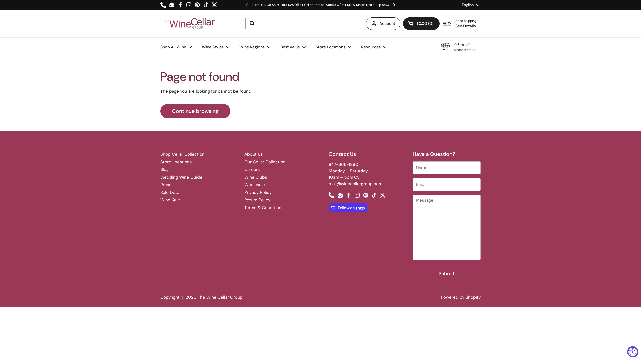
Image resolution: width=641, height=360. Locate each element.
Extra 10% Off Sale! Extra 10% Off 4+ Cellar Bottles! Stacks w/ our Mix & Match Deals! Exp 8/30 (320, 5)
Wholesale (254, 185)
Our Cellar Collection (265, 162)
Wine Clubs (255, 177)
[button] (421, 24)
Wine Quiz (170, 200)
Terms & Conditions (264, 207)
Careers (252, 169)
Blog (164, 169)
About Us (253, 154)
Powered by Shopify (461, 297)
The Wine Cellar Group (220, 297)
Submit (447, 273)
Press (165, 185)
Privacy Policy (258, 192)
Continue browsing (195, 111)
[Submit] (251, 23)
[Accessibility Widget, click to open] (632, 352)
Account (387, 23)
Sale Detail (170, 192)
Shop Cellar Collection (182, 154)
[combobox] (304, 23)
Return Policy (257, 200)
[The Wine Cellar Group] (187, 24)
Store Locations (176, 162)
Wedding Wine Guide (181, 177)
